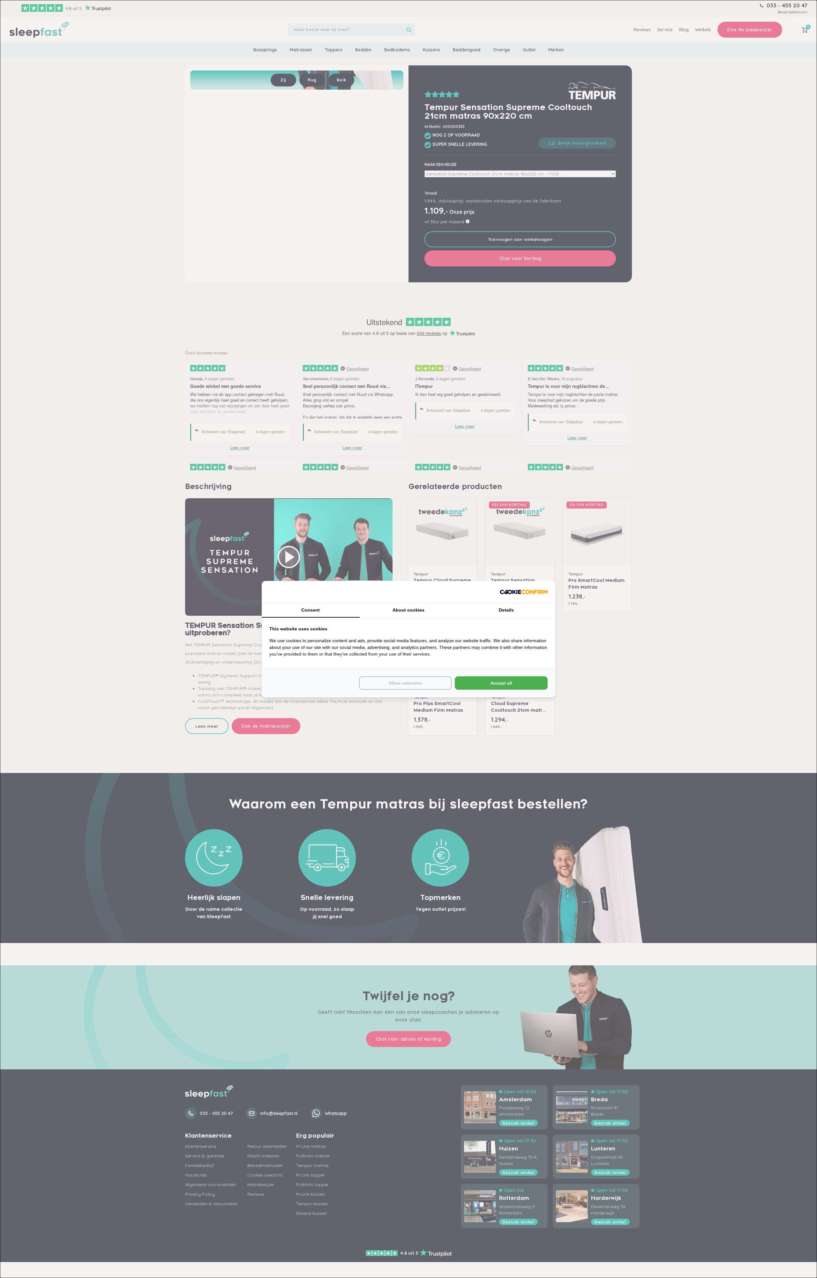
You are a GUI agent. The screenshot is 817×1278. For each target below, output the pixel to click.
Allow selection (405, 683)
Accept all (501, 683)
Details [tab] (506, 610)
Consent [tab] (310, 610)
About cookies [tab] (408, 610)
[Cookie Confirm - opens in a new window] (524, 592)
